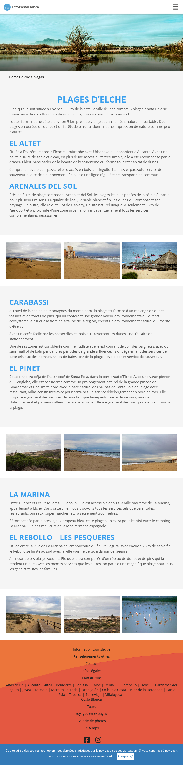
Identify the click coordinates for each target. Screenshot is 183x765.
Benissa (82, 685)
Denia (109, 685)
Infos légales (91, 670)
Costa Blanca (91, 699)
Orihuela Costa (114, 689)
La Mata (41, 689)
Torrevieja (94, 694)
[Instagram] (98, 741)
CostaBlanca (25, 7)
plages (38, 77)
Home (13, 77)
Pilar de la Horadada (146, 689)
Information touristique (91, 649)
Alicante (33, 685)
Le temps (91, 728)
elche (25, 77)
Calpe (96, 685)
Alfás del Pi (15, 685)
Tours (91, 706)
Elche (144, 685)
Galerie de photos (91, 720)
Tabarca (75, 694)
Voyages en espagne (91, 713)
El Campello (127, 685)
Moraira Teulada (64, 689)
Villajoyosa (113, 694)
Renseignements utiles (91, 656)
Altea (48, 685)
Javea (27, 689)
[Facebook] (87, 741)
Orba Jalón (89, 689)
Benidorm (64, 685)
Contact (92, 663)
